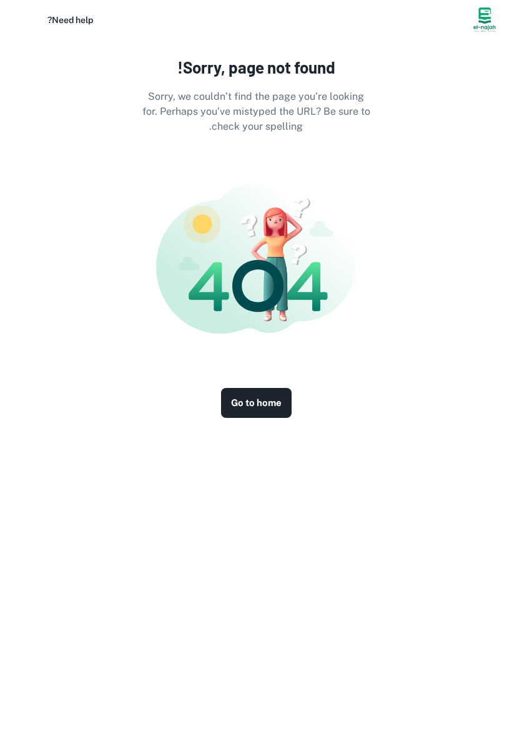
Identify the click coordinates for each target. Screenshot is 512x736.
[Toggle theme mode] (27, 19)
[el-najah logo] (484, 19)
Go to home (256, 402)
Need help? (70, 20)
